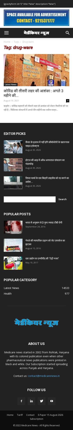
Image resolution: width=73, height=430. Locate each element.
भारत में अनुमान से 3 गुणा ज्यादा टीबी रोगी (43, 222)
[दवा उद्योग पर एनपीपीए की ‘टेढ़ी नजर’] (13, 263)
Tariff (20, 415)
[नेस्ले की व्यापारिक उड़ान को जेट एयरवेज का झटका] (13, 245)
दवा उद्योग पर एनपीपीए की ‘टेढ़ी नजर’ (42, 258)
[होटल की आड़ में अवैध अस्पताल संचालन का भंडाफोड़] (13, 164)
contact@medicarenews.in (44, 376)
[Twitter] (41, 401)
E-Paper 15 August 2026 (50, 415)
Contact (30, 415)
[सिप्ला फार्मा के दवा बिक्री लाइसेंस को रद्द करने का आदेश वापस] (13, 182)
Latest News (10, 84)
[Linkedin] (31, 401)
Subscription (36, 418)
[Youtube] (51, 401)
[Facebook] (21, 401)
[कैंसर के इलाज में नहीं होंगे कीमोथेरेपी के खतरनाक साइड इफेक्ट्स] (13, 146)
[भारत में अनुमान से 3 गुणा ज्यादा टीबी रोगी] (13, 227)
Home (7, 41)
